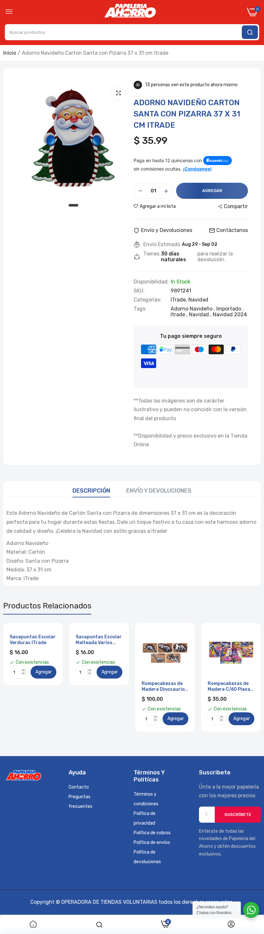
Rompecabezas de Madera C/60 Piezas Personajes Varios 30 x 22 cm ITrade (230, 686)
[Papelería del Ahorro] (130, 12)
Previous (19, 677)
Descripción (91, 490)
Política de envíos (152, 842)
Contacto (79, 787)
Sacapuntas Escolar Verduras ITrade (33, 639)
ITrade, (179, 300)
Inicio (9, 53)
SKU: (139, 291)
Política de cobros (152, 833)
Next (245, 677)
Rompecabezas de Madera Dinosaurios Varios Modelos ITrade (164, 686)
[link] (33, 924)
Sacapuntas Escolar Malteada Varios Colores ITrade (99, 640)
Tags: (140, 309)
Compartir (236, 206)
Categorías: (147, 300)
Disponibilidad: (151, 282)
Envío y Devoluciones (159, 490)
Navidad (198, 300)
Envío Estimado (161, 244)
